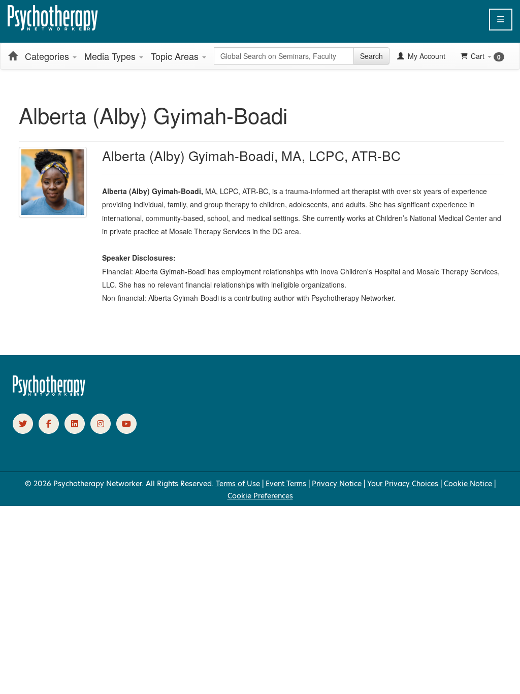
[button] (500, 19)
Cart (486, 56)
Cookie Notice (468, 484)
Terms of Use (238, 484)
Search (371, 56)
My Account (425, 56)
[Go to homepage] (49, 393)
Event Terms (286, 484)
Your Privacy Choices (402, 484)
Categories (48, 55)
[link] (23, 424)
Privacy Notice (337, 484)
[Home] (13, 56)
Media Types (111, 55)
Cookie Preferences (260, 496)
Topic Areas (176, 55)
